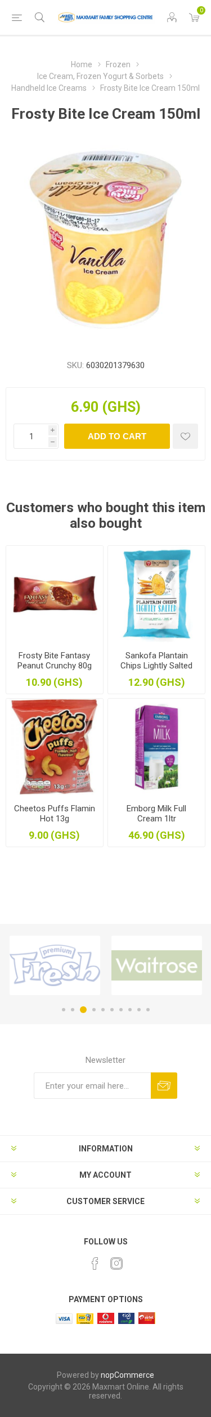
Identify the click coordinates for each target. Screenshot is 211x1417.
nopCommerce (127, 1374)
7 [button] (121, 1009)
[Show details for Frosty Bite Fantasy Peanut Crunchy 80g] (54, 594)
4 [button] (94, 1009)
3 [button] (83, 1009)
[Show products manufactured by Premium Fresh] (55, 965)
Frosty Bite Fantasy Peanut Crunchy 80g (54, 661)
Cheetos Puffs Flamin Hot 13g (54, 813)
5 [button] (103, 1009)
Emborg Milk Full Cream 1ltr (156, 813)
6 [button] (112, 1009)
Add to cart (117, 436)
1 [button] (63, 1009)
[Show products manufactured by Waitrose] (156, 965)
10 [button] (148, 1009)
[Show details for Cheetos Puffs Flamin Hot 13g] (54, 747)
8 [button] (130, 1009)
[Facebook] (95, 1263)
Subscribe (164, 1085)
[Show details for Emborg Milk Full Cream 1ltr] (156, 747)
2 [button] (72, 1009)
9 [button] (139, 1009)
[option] (55, 965)
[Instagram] (116, 1263)
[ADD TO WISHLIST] (185, 436)
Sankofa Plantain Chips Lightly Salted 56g (156, 666)
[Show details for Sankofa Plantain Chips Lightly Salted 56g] (156, 594)
